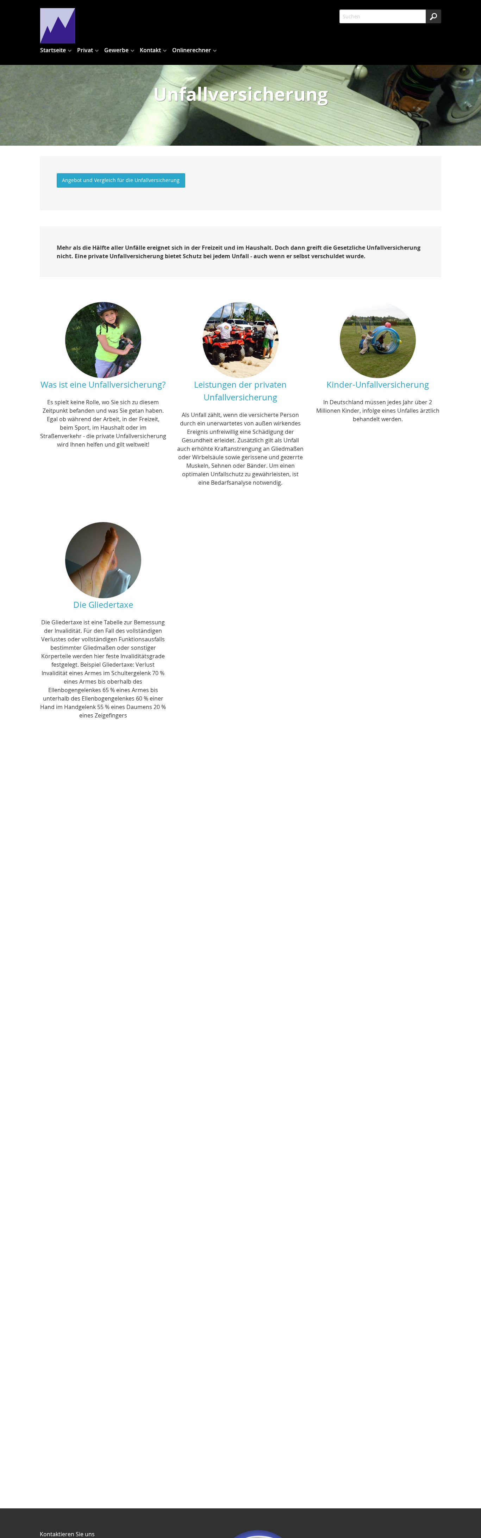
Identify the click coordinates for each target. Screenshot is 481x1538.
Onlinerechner (191, 50)
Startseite (53, 50)
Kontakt (150, 50)
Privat (85, 50)
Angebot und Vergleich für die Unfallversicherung (121, 180)
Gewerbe (116, 50)
